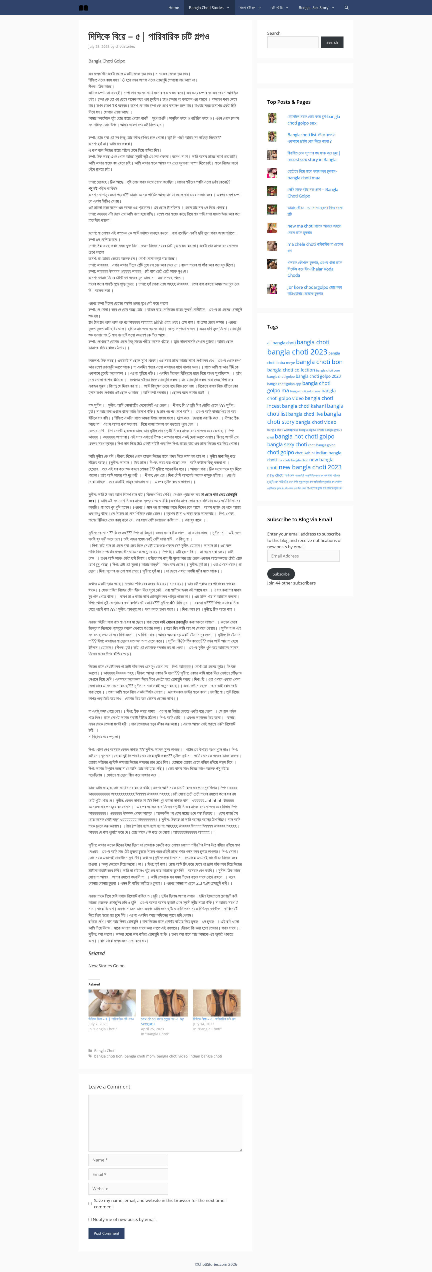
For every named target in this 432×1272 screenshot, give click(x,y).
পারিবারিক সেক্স (286, 482)
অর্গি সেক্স (289, 475)
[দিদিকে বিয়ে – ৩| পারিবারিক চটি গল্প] (217, 1003)
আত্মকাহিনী (299, 475)
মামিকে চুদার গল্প (334, 488)
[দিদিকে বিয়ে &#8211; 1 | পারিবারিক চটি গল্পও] (112, 1003)
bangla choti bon (108, 1056)
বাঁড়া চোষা (302, 488)
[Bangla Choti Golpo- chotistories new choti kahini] (84, 7)
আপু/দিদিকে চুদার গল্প (314, 475)
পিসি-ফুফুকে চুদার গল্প (303, 482)
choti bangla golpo (322, 445)
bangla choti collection (291, 369)
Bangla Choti (105, 1050)
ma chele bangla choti (293, 460)
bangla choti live (305, 414)
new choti (275, 475)
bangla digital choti (311, 430)
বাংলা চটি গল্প (247, 7)
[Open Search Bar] (347, 7)
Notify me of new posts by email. (124, 1219)
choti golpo (280, 452)
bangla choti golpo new (305, 391)
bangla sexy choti (287, 444)
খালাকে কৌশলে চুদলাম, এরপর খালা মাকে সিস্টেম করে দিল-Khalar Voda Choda (315, 269)
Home (173, 7)
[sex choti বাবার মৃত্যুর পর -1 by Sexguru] (164, 1003)
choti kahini (305, 452)
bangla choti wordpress (282, 430)
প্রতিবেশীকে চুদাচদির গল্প (324, 482)
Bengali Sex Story (313, 7)
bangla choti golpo (281, 376)
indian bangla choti (206, 1056)
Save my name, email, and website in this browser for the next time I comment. (160, 1204)
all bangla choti (281, 343)
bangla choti (313, 342)
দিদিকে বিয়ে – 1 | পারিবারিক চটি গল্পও (111, 1018)
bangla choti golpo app (284, 384)
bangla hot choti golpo (304, 436)
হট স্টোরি (277, 7)
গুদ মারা (328, 475)
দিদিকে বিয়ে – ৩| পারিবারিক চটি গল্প (214, 1018)
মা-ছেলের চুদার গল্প (316, 488)
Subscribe (281, 574)
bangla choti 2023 (297, 352)
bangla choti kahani (304, 405)
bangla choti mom (139, 1056)
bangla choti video (172, 1056)
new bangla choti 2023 (310, 467)
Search (273, 33)
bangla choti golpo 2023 (318, 376)
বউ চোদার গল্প (290, 488)
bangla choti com (328, 370)
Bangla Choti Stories (206, 7)
